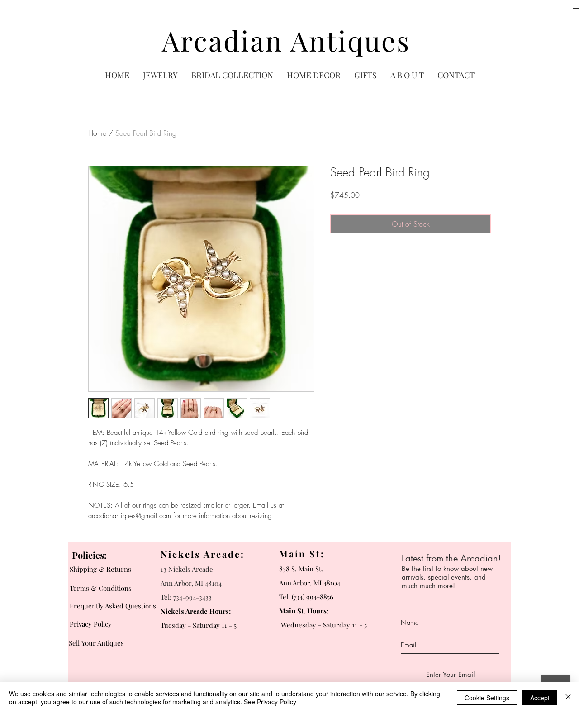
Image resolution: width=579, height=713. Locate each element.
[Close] (568, 697)
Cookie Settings (487, 697)
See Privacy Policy (270, 701)
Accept (540, 697)
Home (97, 133)
